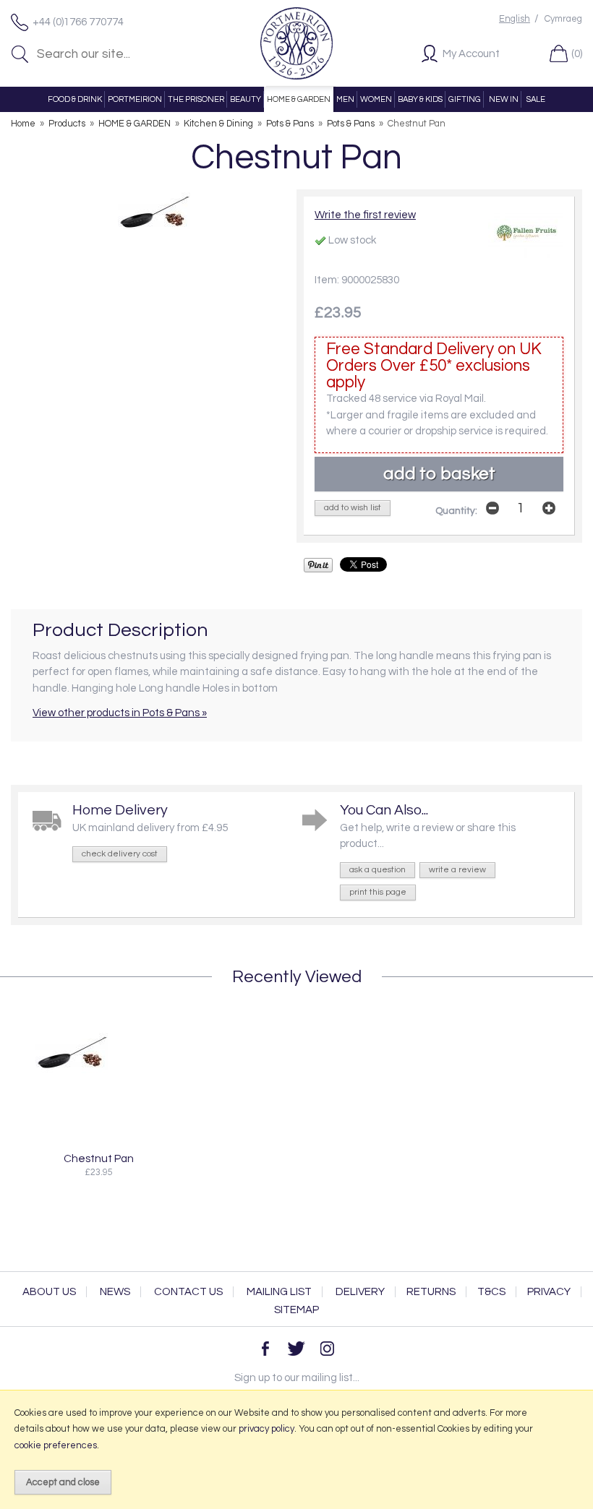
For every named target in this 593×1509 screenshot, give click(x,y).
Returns (431, 1291)
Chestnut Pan (99, 1158)
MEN (345, 99)
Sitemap (296, 1309)
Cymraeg (563, 19)
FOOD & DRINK (75, 99)
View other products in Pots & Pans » (120, 713)
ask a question (377, 869)
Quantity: (456, 511)
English (514, 19)
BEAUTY (245, 99)
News (115, 1291)
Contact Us (188, 1291)
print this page (377, 892)
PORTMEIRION (135, 99)
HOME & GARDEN (298, 99)
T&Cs (491, 1291)
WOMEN (376, 99)
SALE (535, 99)
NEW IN (504, 99)
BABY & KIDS (420, 99)
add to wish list (352, 507)
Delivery (360, 1291)
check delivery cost (120, 854)
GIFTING (464, 99)
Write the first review (365, 215)
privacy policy (266, 1429)
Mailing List (279, 1291)
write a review (457, 869)
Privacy (549, 1291)
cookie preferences (55, 1445)
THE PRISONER (196, 99)
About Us (49, 1291)
